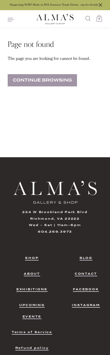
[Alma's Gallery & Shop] (54, 19)
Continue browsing (42, 80)
